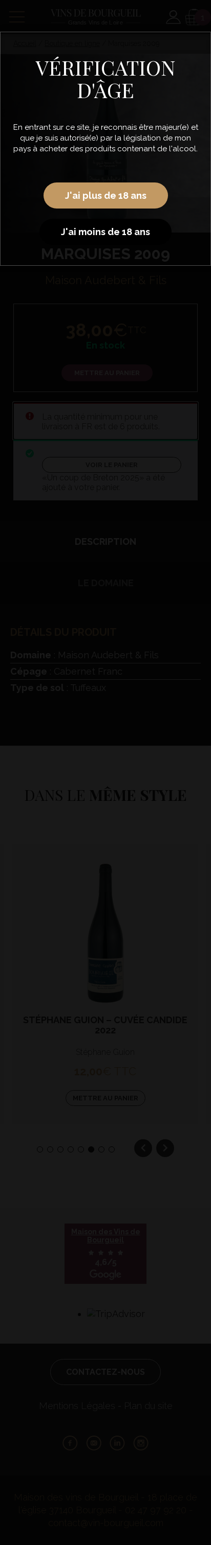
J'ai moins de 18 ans (105, 231)
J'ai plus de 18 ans (105, 195)
